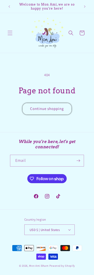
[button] (10, 32)
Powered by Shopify (62, 265)
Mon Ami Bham (39, 265)
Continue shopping (47, 108)
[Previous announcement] (9, 6)
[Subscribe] (78, 161)
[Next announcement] (84, 6)
